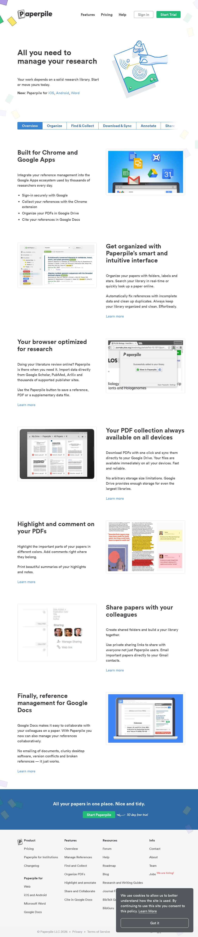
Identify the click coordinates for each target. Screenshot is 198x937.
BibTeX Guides (113, 899)
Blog (106, 874)
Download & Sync (117, 125)
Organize (54, 125)
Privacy (77, 932)
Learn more (115, 316)
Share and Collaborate (79, 891)
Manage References (78, 857)
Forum (107, 849)
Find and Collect (75, 866)
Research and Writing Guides (123, 883)
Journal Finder (113, 891)
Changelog (31, 866)
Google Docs (33, 912)
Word (75, 93)
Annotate (148, 125)
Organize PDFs (74, 874)
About (153, 857)
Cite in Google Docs (78, 899)
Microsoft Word (35, 903)
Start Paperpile (99, 814)
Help (122, 14)
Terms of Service (98, 932)
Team (153, 866)
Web (27, 886)
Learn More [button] (147, 911)
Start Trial (168, 14)
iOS (51, 93)
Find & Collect (82, 125)
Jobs (152, 874)
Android (62, 93)
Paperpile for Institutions (41, 857)
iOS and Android (35, 895)
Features (88, 14)
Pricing (107, 14)
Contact (154, 849)
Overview (30, 125)
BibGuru (108, 908)
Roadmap (109, 866)
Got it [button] (154, 923)
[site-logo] (34, 14)
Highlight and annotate (80, 883)
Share (170, 125)
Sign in (143, 14)
